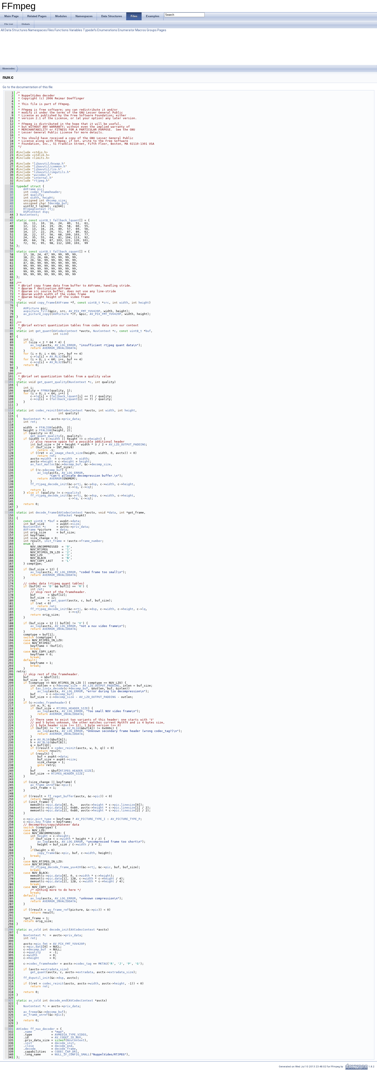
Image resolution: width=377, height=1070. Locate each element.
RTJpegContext (34, 209)
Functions (62, 30)
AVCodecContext (65, 331)
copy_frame (46, 302)
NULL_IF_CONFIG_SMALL (72, 1054)
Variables (75, 30)
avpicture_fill (35, 311)
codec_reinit (46, 410)
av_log (35, 345)
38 (9, 197)
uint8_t (45, 220)
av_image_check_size (66, 453)
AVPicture (31, 308)
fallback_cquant (66, 251)
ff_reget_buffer (61, 796)
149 (9, 512)
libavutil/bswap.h (48, 163)
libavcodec (8, 68)
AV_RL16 (73, 728)
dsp (45, 211)
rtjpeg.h (41, 180)
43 (9, 211)
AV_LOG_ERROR (65, 345)
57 (9, 251)
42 (9, 209)
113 (9, 410)
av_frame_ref (58, 909)
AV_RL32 (56, 356)
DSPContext (32, 211)
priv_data (71, 419)
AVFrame (29, 189)
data (112, 512)
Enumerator (126, 30)
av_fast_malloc (42, 464)
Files (51, 30)
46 (9, 220)
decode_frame (46, 512)
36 (9, 192)
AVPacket (65, 515)
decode (30, 1048)
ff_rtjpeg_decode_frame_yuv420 (55, 867)
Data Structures (16, 30)
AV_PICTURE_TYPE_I (90, 819)
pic (40, 189)
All (2, 30)
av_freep (30, 1011)
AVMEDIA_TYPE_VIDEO (70, 1034)
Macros (140, 30)
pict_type (43, 819)
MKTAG (102, 963)
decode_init (59, 929)
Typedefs (90, 30)
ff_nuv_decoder (42, 1028)
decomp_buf (58, 203)
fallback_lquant (66, 220)
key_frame (43, 821)
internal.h (42, 177)
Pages (161, 30)
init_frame (53, 541)
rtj (50, 209)
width (34, 197)
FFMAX (45, 390)
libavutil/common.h (49, 166)
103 (9, 382)
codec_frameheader (45, 192)
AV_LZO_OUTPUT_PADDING (127, 444)
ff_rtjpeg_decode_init (48, 484)
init (28, 1043)
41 (9, 206)
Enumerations (107, 30)
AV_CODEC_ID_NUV (68, 1037)
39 (9, 200)
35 (9, 189)
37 (9, 194)
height (48, 197)
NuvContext (28, 214)
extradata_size (55, 969)
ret (33, 421)
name (28, 1031)
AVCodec (22, 1028)
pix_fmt (42, 943)
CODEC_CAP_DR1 (66, 1051)
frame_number (91, 541)
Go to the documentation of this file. (28, 87)
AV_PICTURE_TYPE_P (125, 819)
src (106, 302)
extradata (85, 972)
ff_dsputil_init (36, 977)
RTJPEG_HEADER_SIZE (72, 708)
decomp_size (55, 200)
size (63, 333)
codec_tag (83, 963)
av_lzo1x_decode (50, 688)
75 (9, 302)
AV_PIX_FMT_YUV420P (84, 311)
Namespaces (37, 30)
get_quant (43, 331)
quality (36, 194)
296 (9, 929)
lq (37, 356)
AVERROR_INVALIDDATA (59, 348)
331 (9, 1028)
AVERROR (56, 478)
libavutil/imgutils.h (51, 172)
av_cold (35, 929)
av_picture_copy (36, 314)
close (29, 1046)
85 (9, 331)
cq (37, 362)
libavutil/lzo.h (47, 169)
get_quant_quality (52, 382)
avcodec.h (42, 175)
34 (9, 186)
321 (9, 1000)
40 (9, 203)
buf (148, 331)
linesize (128, 804)
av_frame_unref (42, 785)
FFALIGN (45, 427)
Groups (152, 30)
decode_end (58, 1000)
